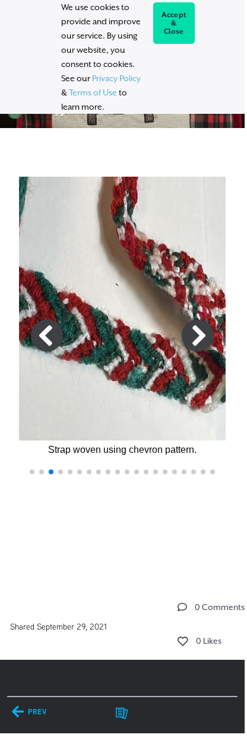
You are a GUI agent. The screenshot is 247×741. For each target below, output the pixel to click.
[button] (32, 471)
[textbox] (122, 358)
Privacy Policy (116, 78)
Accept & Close (174, 23)
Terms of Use (93, 92)
